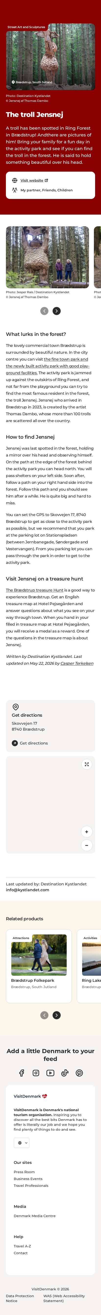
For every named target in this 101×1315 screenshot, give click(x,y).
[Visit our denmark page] (21, 1073)
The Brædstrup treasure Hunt (34, 590)
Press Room (24, 1172)
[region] (50, 805)
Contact (21, 1253)
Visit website (32, 180)
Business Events (28, 1179)
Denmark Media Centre (35, 1216)
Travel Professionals (31, 1185)
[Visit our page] (36, 1073)
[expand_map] (86, 764)
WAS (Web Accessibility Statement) (64, 1298)
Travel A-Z (22, 1246)
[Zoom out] (87, 845)
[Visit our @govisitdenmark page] (65, 1073)
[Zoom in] (87, 832)
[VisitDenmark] (30, 1096)
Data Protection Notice (20, 1298)
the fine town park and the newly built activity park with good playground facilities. (47, 366)
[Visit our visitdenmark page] (50, 1073)
